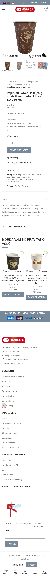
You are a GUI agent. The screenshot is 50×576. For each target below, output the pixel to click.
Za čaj (17, 186)
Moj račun (6, 460)
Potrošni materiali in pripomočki (27, 81)
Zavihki (5, 470)
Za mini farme (8, 401)
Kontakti (5, 428)
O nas (4, 418)
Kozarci (10, 84)
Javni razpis (7, 438)
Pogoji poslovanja (10, 442)
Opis (4, 199)
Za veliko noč (13, 182)
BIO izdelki (36, 174)
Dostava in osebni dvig (12, 479)
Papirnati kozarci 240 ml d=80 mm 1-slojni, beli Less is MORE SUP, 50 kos (36, 279)
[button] (44, 38)
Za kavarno (7, 381)
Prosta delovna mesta (11, 423)
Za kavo (25, 186)
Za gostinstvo (8, 396)
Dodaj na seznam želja (20, 162)
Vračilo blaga (7, 475)
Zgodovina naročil (10, 465)
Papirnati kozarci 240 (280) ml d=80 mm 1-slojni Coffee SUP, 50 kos (13, 278)
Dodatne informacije (14, 226)
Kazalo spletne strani (11, 447)
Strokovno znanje (9, 433)
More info (18, 565)
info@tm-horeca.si (13, 355)
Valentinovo (28, 179)
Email (7, 530)
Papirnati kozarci (22, 84)
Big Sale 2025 (24, 174)
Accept (31, 565)
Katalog (9, 405)
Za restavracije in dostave (13, 377)
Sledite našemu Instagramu (16, 363)
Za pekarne (7, 386)
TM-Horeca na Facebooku (16, 359)
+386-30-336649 (37, 2)
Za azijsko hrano (9, 391)
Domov (10, 81)
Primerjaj (14, 158)
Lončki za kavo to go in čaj (18, 87)
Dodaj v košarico (19, 150)
